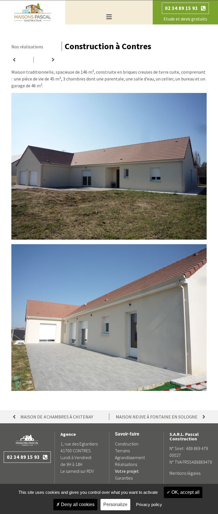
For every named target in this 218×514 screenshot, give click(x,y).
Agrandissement (130, 457)
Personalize (115, 504)
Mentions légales (184, 473)
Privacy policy (149, 504)
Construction (127, 444)
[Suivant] (45, 60)
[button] (109, 17)
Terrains (122, 450)
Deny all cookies (77, 504)
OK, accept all (185, 492)
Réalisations (126, 464)
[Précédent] (22, 60)
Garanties (124, 478)
